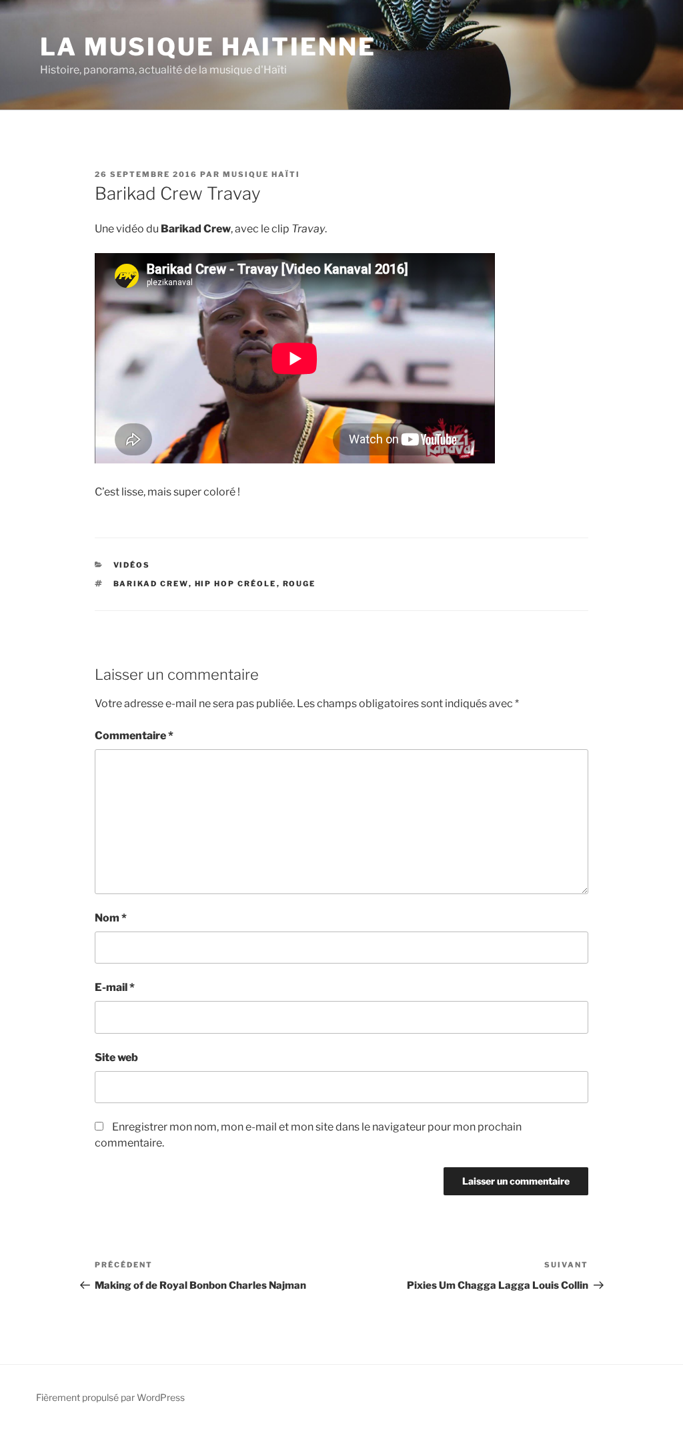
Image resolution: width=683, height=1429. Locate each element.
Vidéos (132, 565)
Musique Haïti (261, 174)
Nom (111, 917)
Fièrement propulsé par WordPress (110, 1397)
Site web (116, 1057)
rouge (299, 583)
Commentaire (134, 735)
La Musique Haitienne (208, 46)
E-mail (115, 987)
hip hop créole (236, 583)
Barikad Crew (151, 583)
